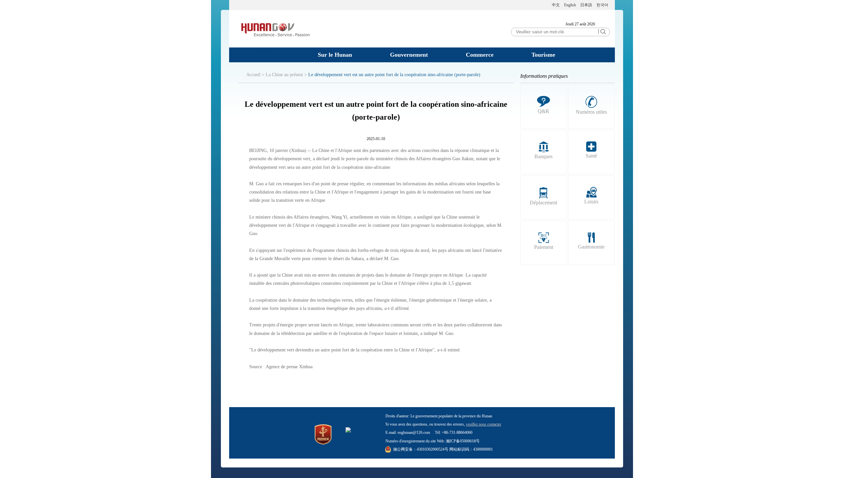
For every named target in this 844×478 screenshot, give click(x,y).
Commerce (480, 54)
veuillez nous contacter (483, 424)
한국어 (602, 5)
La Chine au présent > (286, 74)
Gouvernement (409, 54)
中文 (556, 5)
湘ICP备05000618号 (463, 441)
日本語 (586, 5)
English (570, 5)
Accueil (270, 54)
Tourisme (543, 54)
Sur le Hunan (335, 54)
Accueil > (255, 74)
